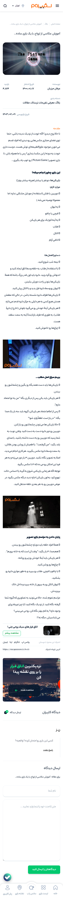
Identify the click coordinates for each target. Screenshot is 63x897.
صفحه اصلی (55, 24)
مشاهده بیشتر (12, 633)
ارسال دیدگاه (13, 712)
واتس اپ (25, 642)
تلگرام (17, 642)
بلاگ (46, 24)
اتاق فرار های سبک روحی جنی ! (22, 627)
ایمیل (5, 642)
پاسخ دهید (48, 750)
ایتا (11, 642)
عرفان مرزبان (53, 89)
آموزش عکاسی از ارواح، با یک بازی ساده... (26, 24)
